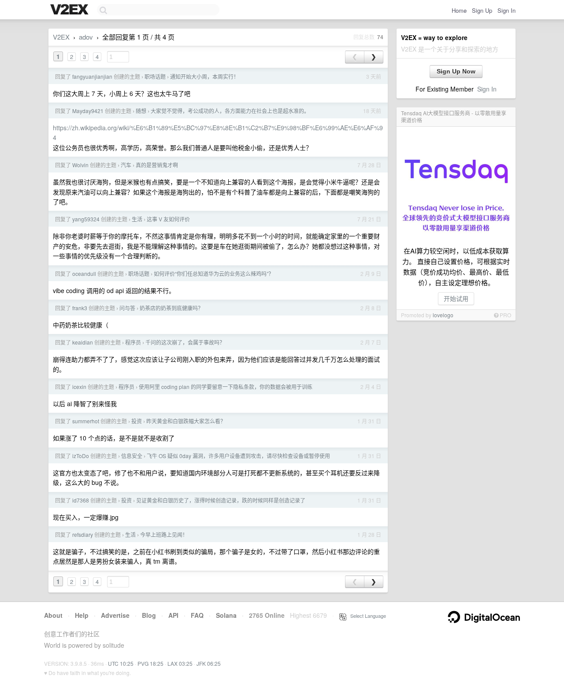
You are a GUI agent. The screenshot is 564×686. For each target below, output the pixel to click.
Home (459, 10)
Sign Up (482, 10)
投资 (136, 421)
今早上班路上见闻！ (164, 534)
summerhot (85, 421)
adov (86, 36)
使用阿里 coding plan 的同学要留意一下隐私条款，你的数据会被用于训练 (225, 386)
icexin (79, 386)
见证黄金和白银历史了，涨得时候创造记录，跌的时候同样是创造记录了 (220, 500)
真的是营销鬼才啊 (157, 165)
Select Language (366, 615)
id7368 (80, 500)
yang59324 (86, 219)
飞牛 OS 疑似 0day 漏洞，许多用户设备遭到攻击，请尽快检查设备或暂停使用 (238, 455)
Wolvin (80, 165)
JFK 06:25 (209, 663)
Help (82, 615)
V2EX (61, 36)
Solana (226, 615)
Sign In (506, 10)
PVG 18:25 (150, 663)
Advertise (115, 615)
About (53, 615)
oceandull (84, 273)
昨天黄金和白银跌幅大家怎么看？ (186, 421)
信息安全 (131, 455)
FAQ (197, 615)
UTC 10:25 (121, 663)
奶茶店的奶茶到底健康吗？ (171, 308)
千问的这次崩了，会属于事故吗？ (185, 342)
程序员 (133, 342)
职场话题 (155, 76)
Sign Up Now (456, 71)
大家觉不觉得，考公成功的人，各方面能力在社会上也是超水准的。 (230, 110)
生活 (137, 219)
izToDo (80, 455)
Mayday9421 (88, 110)
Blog (149, 615)
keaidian (82, 342)
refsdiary (82, 534)
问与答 (127, 308)
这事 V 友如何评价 (168, 219)
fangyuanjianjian (92, 76)
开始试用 (456, 298)
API (173, 615)
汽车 (126, 165)
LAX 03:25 (180, 663)
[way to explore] (70, 10)
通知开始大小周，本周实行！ (204, 76)
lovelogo (443, 315)
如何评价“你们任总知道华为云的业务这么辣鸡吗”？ (214, 273)
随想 (141, 110)
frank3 (79, 308)
